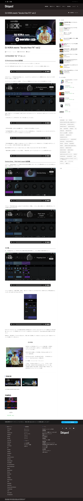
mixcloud (62, 141)
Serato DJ (62, 147)
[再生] (11, 71)
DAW (61, 128)
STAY (8, 481)
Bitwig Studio (63, 124)
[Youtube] (73, 428)
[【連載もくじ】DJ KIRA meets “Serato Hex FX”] (13, 382)
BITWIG (70, 120)
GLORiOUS (9, 453)
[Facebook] (66, 428)
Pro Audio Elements (10, 464)
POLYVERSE (9, 462)
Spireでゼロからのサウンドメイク (66, 154)
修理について (45, 435)
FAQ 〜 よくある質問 (63, 132)
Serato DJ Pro (68, 147)
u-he (75, 156)
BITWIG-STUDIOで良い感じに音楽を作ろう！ (68, 122)
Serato (61, 145)
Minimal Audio (9, 460)
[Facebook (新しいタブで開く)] (7, 1)
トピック (76, 12)
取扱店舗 (44, 441)
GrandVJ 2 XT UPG (63, 137)
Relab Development (10, 466)
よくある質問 (26, 443)
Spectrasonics (63, 152)
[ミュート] (45, 71)
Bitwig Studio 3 (63, 126)
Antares (8, 436)
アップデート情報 (27, 444)
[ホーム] (68, 12)
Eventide (8, 449)
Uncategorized (9, 494)
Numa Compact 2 (69, 141)
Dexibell (71, 128)
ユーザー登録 (45, 445)
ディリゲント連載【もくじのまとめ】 (49, 432)
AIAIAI (8, 430)
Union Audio (9, 492)
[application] (30, 71)
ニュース (26, 436)
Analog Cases (9, 432)
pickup (61, 143)
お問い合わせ (45, 452)
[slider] (48, 71)
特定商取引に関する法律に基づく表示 (49, 444)
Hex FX (10, 412)
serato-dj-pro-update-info (70, 145)
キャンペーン (26, 429)
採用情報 (44, 430)
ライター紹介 (45, 447)
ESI (75, 128)
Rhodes (8, 472)
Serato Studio (63, 149)
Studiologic (62, 156)
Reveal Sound (9, 470)
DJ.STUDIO (9, 445)
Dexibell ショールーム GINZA (48, 429)
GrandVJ (71, 132)
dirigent (28, 51)
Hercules (8, 455)
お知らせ (26, 446)
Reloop (66, 143)
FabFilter (62, 130)
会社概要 (44, 449)
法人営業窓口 (45, 436)
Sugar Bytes (69, 156)
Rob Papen (72, 143)
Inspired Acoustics (10, 457)
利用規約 (44, 438)
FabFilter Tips (68, 130)
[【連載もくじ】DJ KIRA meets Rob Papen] (30, 382)
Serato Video (70, 149)
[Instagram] (70, 428)
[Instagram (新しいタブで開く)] (9, 1)
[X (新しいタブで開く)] (6, 1)
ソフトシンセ (70, 161)
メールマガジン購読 (46, 439)
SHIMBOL (9, 477)
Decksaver (66, 128)
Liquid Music (73, 139)
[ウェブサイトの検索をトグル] (77, 6)
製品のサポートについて (47, 433)
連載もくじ (68, 163)
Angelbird (62, 120)
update (61, 161)
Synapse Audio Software (11, 487)
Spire (69, 152)
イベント (26, 432)
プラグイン (62, 163)
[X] (62, 428)
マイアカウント (75, 1)
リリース (26, 438)
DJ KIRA (8, 389)
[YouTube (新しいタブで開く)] (11, 1)
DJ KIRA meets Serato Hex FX (14, 389)
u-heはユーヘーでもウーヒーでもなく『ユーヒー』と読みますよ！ (68, 159)
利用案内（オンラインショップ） (48, 442)
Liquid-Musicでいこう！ (64, 139)
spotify (75, 154)
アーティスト (8, 51)
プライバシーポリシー (46, 450)
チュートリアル (27, 433)
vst (65, 161)
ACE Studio (9, 428)
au (66, 120)
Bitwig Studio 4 (71, 126)
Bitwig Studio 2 (71, 124)
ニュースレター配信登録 (69, 422)
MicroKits (9, 458)
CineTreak (9, 440)
